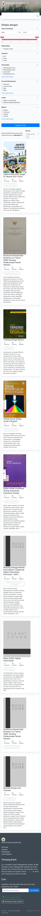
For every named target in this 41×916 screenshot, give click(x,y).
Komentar (7, 181)
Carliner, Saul (8, 348)
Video (5, 60)
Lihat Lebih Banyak (7, 77)
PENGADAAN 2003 (9, 68)
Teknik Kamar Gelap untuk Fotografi (12, 420)
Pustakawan (5, 852)
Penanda (14, 181)
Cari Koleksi (34, 890)
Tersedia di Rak (8, 49)
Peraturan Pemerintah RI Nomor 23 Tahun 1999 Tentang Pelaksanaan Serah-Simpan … (13, 260)
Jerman (5, 116)
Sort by (27, 131)
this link (29, 871)
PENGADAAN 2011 (9, 74)
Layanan (4, 849)
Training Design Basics (13, 340)
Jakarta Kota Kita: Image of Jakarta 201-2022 (14, 175)
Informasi (4, 847)
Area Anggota (6, 854)
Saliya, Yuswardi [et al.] (11, 501)
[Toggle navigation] (36, 3)
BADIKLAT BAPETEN (9, 100)
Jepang (5, 114)
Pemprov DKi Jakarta (10, 185)
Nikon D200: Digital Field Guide (12, 659)
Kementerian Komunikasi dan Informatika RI (14, 583)
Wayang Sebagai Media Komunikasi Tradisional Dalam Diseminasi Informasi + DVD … (14, 571)
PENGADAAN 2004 (9, 70)
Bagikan (21, 181)
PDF (4, 56)
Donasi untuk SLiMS (12, 897)
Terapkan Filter (20, 125)
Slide (4, 90)
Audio (5, 58)
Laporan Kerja (7, 86)
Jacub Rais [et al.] (9, 798)
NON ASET (6, 72)
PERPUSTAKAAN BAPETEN (11, 102)
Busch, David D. (9, 669)
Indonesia (6, 112)
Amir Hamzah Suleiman (11, 429)
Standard (6, 84)
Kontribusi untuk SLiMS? (13, 902)
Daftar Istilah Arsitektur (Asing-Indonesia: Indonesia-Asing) (13, 490)
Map (4, 88)
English (5, 110)
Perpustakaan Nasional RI (11, 273)
